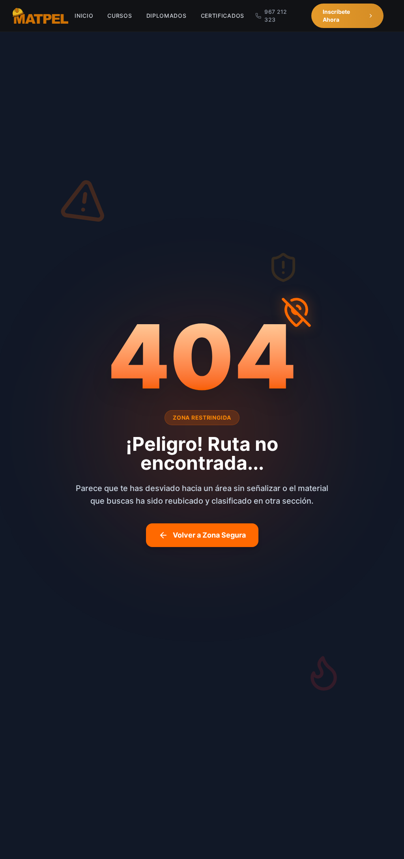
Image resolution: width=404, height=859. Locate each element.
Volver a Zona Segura (209, 535)
